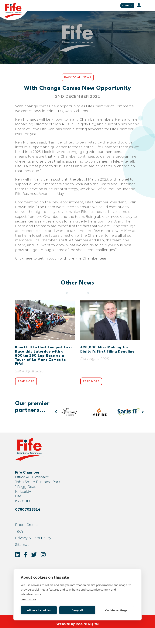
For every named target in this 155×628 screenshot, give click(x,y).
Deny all (77, 610)
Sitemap (22, 545)
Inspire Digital (87, 624)
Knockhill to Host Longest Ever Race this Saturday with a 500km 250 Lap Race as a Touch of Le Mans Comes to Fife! (43, 356)
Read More (26, 381)
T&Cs (19, 531)
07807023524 (27, 509)
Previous (69, 293)
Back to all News (77, 77)
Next (85, 293)
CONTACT (127, 5)
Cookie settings (116, 610)
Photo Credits (27, 525)
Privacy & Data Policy (33, 538)
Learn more (28, 599)
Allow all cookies (39, 610)
